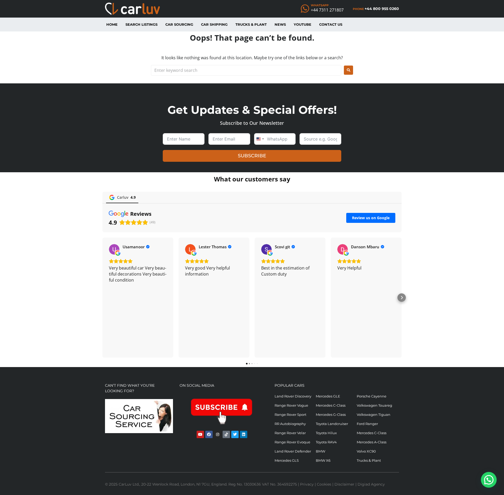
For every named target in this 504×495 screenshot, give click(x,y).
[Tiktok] (226, 434)
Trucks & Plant (251, 24)
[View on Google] (114, 249)
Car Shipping (214, 24)
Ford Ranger (367, 424)
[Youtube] (200, 434)
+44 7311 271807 (327, 10)
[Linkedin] (243, 434)
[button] (102, 297)
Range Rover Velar (290, 433)
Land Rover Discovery (293, 396)
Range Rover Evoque (292, 442)
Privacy (307, 484)
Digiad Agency (371, 484)
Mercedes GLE (328, 396)
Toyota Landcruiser (332, 424)
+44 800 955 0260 (382, 8)
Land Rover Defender (293, 451)
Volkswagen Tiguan (373, 414)
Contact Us (330, 24)
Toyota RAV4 (326, 442)
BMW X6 (323, 460)
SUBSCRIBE (252, 156)
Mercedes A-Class (371, 442)
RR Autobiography (290, 424)
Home (112, 24)
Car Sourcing (179, 24)
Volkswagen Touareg (374, 405)
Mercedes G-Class (331, 414)
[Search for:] (246, 70)
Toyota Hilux (326, 433)
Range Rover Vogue (291, 405)
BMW (320, 451)
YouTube (302, 24)
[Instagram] (217, 434)
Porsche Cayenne (371, 396)
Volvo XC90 (366, 451)
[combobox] (259, 138)
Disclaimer (344, 484)
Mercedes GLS (287, 460)
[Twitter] (235, 434)
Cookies (324, 484)
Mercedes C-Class (330, 405)
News (280, 24)
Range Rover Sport (290, 414)
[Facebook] (209, 434)
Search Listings (141, 24)
